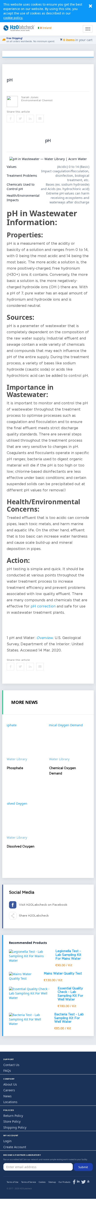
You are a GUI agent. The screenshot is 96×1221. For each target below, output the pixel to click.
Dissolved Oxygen (20, 846)
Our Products (64, 1182)
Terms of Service (28, 1182)
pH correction (43, 606)
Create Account (14, 1147)
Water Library (17, 759)
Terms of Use (12, 1182)
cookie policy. (13, 18)
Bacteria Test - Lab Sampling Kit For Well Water (69, 1018)
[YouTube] (88, 1181)
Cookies (42, 1182)
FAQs (7, 1070)
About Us (10, 1084)
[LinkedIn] (78, 1181)
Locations (10, 1102)
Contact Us (11, 1065)
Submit (83, 1167)
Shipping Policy (14, 1127)
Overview (44, 638)
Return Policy (13, 1116)
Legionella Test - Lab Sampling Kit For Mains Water (68, 955)
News (7, 1096)
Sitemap (52, 1182)
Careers (9, 1090)
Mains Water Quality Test (63, 973)
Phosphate (15, 768)
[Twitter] (83, 1183)
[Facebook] (74, 1183)
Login (7, 1141)
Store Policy (12, 1121)
